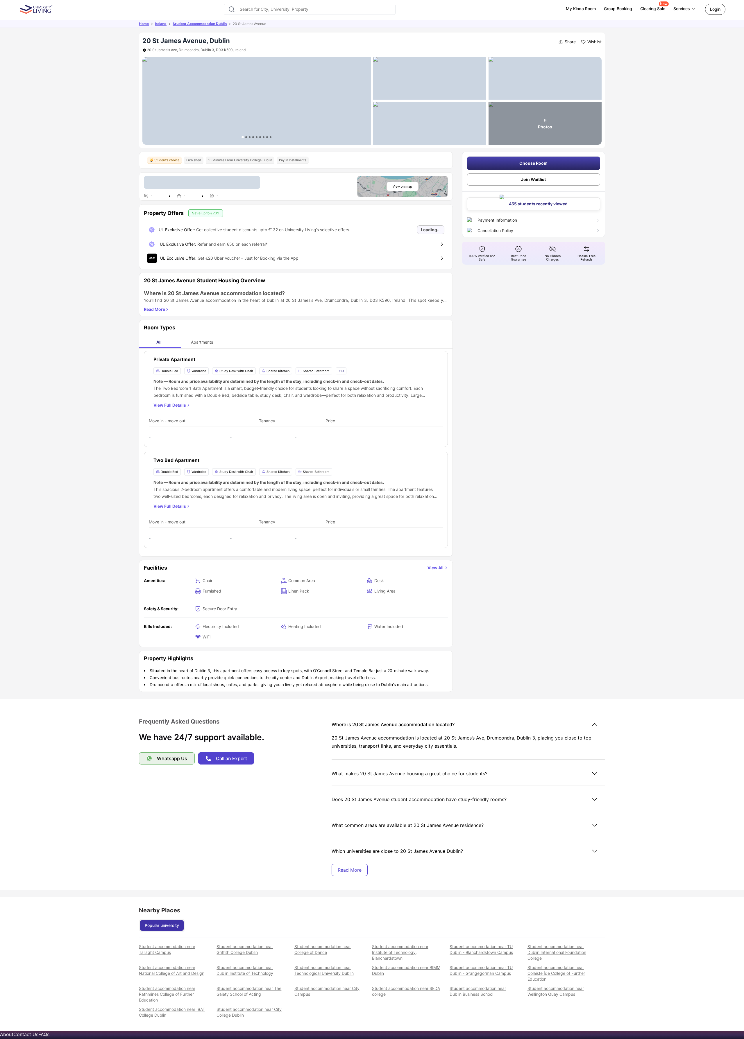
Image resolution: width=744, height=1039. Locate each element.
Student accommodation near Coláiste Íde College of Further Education (556, 973)
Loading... (431, 229)
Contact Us (25, 1034)
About (6, 1034)
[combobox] (309, 9)
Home (144, 23)
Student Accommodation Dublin (200, 23)
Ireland (161, 23)
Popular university (162, 925)
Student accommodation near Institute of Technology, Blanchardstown (400, 952)
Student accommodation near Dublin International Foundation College (556, 952)
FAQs (43, 1034)
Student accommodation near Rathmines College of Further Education (167, 994)
